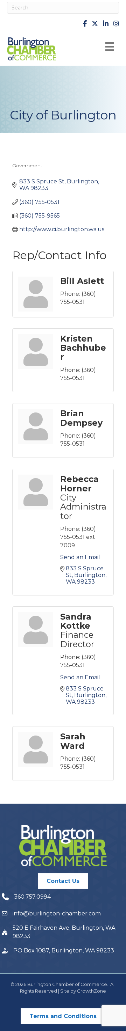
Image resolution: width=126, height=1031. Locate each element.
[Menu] (109, 46)
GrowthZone (91, 991)
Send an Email (80, 557)
